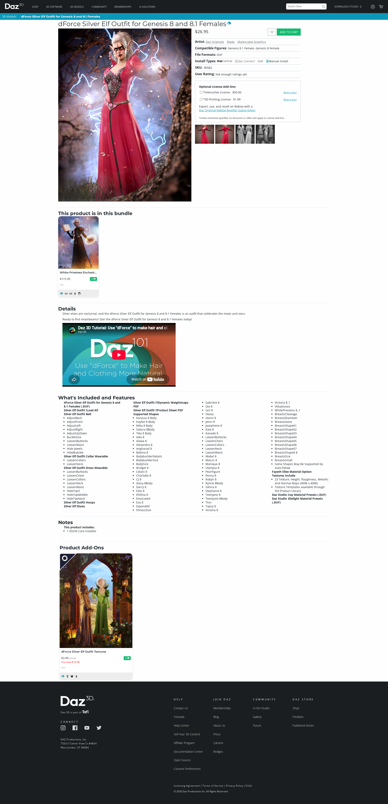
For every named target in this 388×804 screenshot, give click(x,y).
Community (99, 6)
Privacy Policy (234, 785)
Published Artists (303, 725)
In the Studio (261, 708)
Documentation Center (188, 751)
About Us (219, 725)
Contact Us (181, 708)
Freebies (298, 717)
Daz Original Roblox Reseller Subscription (227, 110)
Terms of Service (213, 785)
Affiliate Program (184, 743)
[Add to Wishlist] (272, 32)
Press (216, 734)
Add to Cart (289, 32)
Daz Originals (215, 42)
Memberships (122, 6)
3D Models (77, 6)
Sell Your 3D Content (187, 734)
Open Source (182, 760)
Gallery (257, 717)
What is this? (290, 92)
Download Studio (346, 6)
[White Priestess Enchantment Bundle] (78, 242)
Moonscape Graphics (251, 42)
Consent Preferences (187, 769)
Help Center (181, 725)
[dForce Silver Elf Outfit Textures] (96, 600)
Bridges (218, 751)
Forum (257, 725)
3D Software (54, 6)
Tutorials (179, 717)
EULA (249, 785)
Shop (35, 6)
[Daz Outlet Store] (68, 562)
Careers (218, 743)
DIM (260, 61)
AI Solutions (147, 6)
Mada (231, 42)
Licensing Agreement (187, 785)
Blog (216, 717)
